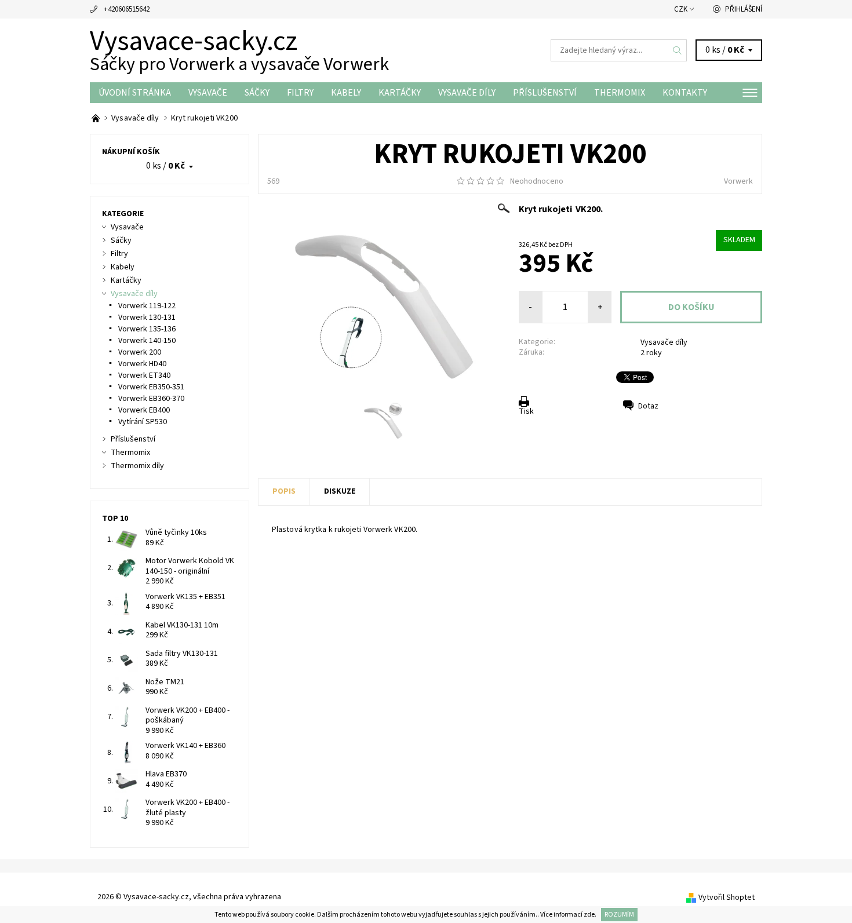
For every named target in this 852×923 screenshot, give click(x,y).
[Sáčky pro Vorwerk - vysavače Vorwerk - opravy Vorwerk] (96, 118)
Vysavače (207, 92)
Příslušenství (545, 92)
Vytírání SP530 (142, 422)
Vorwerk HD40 (142, 364)
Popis (284, 491)
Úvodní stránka (135, 92)
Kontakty (684, 92)
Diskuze (339, 491)
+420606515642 (127, 9)
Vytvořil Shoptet (726, 897)
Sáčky (257, 92)
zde (589, 915)
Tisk (526, 411)
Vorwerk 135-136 (147, 329)
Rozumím (619, 915)
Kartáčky (399, 92)
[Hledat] (677, 50)
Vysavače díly (467, 92)
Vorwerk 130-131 (147, 317)
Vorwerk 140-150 (147, 340)
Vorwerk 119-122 (147, 306)
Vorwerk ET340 (144, 375)
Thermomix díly (137, 466)
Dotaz (648, 406)
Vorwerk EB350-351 (151, 387)
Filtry (300, 92)
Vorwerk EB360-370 (151, 398)
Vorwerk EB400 (144, 410)
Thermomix (619, 92)
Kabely (346, 92)
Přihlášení (743, 9)
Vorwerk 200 (139, 352)
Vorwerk (738, 181)
